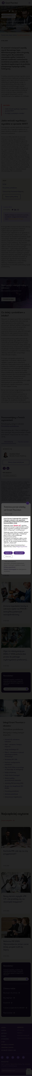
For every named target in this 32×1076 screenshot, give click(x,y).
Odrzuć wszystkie (19, 553)
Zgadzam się (8, 553)
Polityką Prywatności (21, 546)
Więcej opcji (8, 556)
